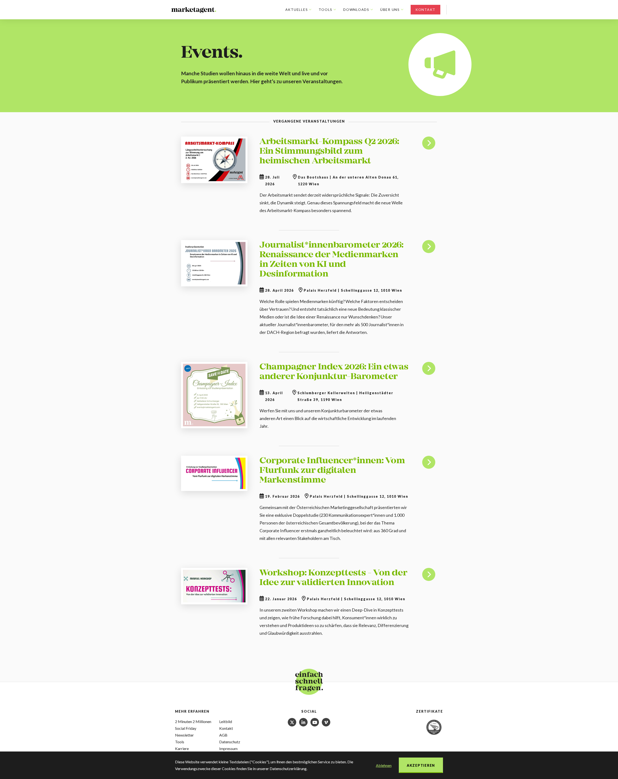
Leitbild (225, 721)
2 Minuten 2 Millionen (193, 721)
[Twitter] (292, 721)
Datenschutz (229, 741)
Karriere (182, 748)
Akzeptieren (421, 765)
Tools (179, 741)
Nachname (548, 716)
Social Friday (185, 728)
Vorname (546, 696)
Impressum (228, 748)
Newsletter (184, 735)
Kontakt (425, 9)
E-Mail (543, 736)
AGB (223, 735)
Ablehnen (384, 765)
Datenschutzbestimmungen (566, 767)
